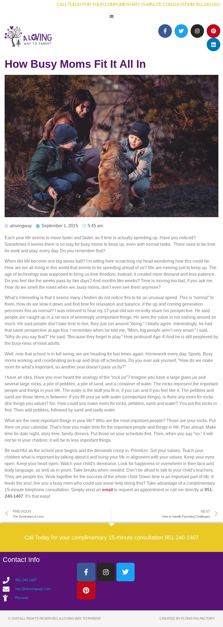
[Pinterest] (213, 31)
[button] (112, 16)
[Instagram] (197, 31)
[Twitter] (181, 31)
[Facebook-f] (165, 31)
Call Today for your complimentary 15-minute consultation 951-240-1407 (111, 537)
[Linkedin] (213, 44)
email (108, 489)
